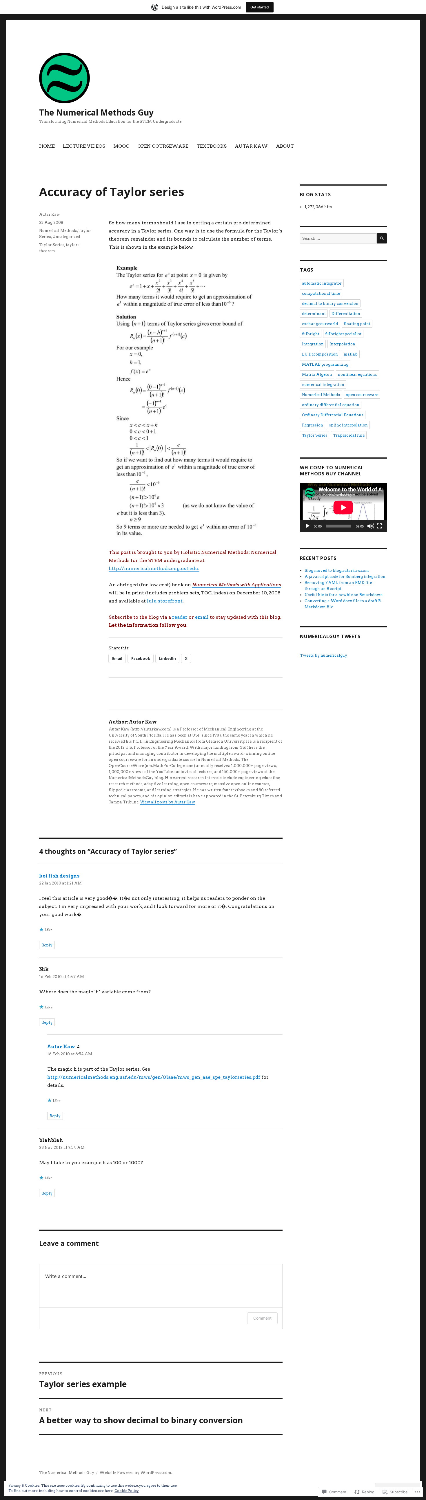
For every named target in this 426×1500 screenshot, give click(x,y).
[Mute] (370, 526)
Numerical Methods (58, 230)
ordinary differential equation (330, 405)
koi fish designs (59, 876)
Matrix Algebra (317, 374)
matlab (351, 354)
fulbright (310, 334)
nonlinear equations (357, 374)
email (202, 617)
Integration (313, 344)
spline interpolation (348, 425)
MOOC (121, 146)
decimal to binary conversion (330, 303)
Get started (259, 7)
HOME (47, 146)
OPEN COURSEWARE (162, 146)
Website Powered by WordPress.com (135, 1472)
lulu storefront (165, 601)
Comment (262, 1318)
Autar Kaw (49, 214)
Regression (312, 425)
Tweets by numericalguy (323, 655)
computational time (321, 293)
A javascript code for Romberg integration (345, 576)
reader (179, 617)
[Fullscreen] (379, 526)
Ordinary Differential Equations (332, 415)
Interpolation (342, 344)
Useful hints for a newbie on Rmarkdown (344, 595)
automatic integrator (322, 283)
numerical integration (323, 384)
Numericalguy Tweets (330, 636)
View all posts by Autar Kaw (167, 802)
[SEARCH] (382, 238)
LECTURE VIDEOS (84, 146)
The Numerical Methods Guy (96, 112)
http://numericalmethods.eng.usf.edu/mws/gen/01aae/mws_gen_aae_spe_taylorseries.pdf (153, 1077)
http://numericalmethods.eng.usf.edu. (154, 568)
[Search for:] (338, 238)
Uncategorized (66, 237)
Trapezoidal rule (349, 435)
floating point (357, 324)
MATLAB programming (325, 364)
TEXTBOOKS (211, 146)
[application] (343, 507)
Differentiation (346, 314)
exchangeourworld (320, 324)
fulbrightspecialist (343, 334)
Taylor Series (51, 245)
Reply (46, 945)
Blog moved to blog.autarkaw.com (337, 570)
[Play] (308, 526)
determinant (314, 314)
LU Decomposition (320, 354)
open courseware (362, 395)
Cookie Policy (126, 1490)
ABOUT (285, 146)
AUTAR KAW (251, 146)
